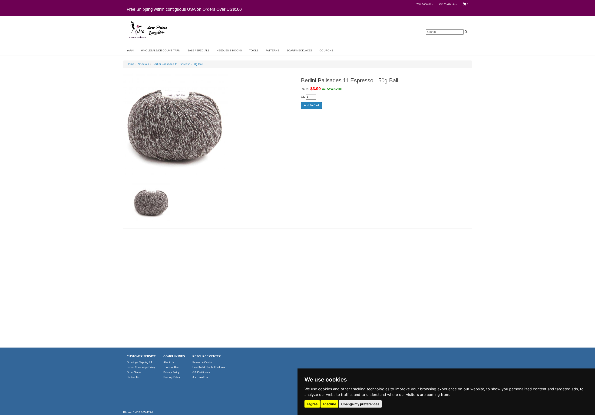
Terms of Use (171, 367)
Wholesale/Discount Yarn (160, 50)
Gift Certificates (448, 4)
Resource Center (202, 362)
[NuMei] (148, 29)
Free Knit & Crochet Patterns (208, 367)
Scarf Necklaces (299, 50)
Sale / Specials (198, 50)
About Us (168, 362)
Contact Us (133, 377)
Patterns (272, 50)
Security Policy (171, 377)
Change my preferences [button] (360, 404)
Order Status (134, 372)
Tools (253, 50)
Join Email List (200, 377)
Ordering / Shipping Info (140, 362)
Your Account (424, 4)
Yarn (130, 50)
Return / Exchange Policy (141, 367)
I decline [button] (329, 404)
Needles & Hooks (229, 50)
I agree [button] (312, 404)
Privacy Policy (171, 372)
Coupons (326, 50)
